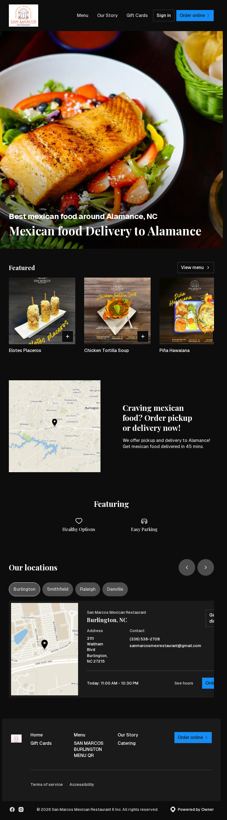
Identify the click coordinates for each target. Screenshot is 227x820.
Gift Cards (137, 15)
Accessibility (81, 784)
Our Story (107, 15)
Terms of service (46, 784)
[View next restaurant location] (205, 567)
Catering (127, 743)
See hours (183, 683)
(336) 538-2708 (145, 639)
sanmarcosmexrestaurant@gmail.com (165, 645)
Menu (82, 15)
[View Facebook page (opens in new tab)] (12, 809)
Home (36, 735)
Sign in (164, 15)
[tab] (24, 589)
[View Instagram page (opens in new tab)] (21, 809)
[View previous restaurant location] (187, 567)
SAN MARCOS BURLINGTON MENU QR (89, 749)
